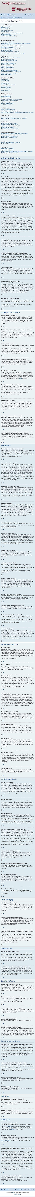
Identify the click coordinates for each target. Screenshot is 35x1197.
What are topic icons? (5, 90)
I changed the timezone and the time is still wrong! (11, 46)
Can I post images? (5, 83)
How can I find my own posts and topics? (10, 128)
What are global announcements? (8, 84)
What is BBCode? (5, 79)
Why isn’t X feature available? (7, 150)
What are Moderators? (6, 96)
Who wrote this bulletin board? (7, 148)
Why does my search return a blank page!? (10, 125)
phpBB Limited (9, 1126)
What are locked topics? (6, 88)
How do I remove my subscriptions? (9, 137)
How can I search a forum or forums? (9, 123)
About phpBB (12, 1129)
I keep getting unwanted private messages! (10, 110)
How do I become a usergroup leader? (9, 100)
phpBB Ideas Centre (6, 1140)
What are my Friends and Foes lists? (9, 117)
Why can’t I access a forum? (7, 66)
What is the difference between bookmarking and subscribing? (14, 133)
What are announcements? (7, 86)
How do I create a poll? (6, 62)
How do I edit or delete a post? (7, 59)
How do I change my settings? (7, 41)
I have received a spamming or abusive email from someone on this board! (17, 112)
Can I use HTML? (5, 80)
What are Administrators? (6, 95)
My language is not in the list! (7, 47)
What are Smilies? (5, 82)
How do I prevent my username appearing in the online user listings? (16, 43)
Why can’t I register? (5, 28)
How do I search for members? (7, 127)
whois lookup (4, 1156)
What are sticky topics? (6, 87)
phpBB (20, 378)
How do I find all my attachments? (8, 143)
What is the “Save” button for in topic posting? (11, 71)
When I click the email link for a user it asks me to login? (13, 53)
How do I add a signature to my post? (9, 60)
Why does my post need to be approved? (10, 73)
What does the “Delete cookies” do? (9, 37)
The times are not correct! (6, 44)
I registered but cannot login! (7, 30)
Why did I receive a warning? (7, 68)
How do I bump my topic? (6, 74)
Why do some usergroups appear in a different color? (12, 102)
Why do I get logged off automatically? (9, 35)
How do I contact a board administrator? (9, 152)
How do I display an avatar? (7, 50)
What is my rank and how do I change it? (10, 51)
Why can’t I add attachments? (7, 67)
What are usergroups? (6, 97)
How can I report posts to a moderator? (9, 70)
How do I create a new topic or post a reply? (10, 57)
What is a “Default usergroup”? (7, 103)
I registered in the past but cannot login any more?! (12, 33)
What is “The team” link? (6, 104)
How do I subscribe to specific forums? (9, 136)
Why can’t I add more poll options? (8, 63)
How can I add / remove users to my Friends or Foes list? (13, 118)
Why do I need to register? (6, 26)
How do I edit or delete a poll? (7, 64)
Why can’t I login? (5, 31)
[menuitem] (2, 15)
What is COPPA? (4, 27)
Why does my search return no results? (9, 124)
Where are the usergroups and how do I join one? (11, 99)
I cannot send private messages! (8, 109)
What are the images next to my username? (10, 48)
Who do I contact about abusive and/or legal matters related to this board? (17, 151)
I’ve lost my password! (6, 34)
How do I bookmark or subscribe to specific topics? (12, 134)
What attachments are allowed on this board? (10, 142)
